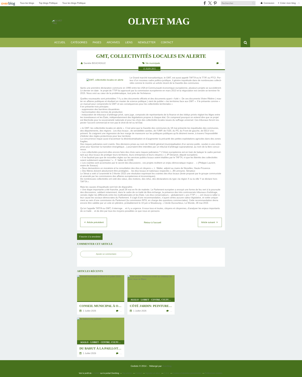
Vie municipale (152, 63)
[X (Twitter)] (210, 3)
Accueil (59, 42)
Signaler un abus (152, 373)
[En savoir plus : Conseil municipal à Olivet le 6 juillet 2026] (100, 295)
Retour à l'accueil (152, 222)
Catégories (79, 42)
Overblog (166, 366)
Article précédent (95, 222)
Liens (129, 42)
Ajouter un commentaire (106, 254)
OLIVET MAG (159, 21)
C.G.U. (166, 373)
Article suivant (208, 222)
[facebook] (205, 3)
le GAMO (96, 373)
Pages (97, 42)
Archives (113, 42)
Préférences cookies (213, 373)
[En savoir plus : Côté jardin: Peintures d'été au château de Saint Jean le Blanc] (151, 295)
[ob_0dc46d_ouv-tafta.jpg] (105, 80)
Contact (167, 42)
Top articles (127, 373)
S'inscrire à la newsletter (90, 236)
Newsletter (147, 42)
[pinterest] (215, 3)
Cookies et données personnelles (187, 373)
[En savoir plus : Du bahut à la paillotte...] (100, 337)
